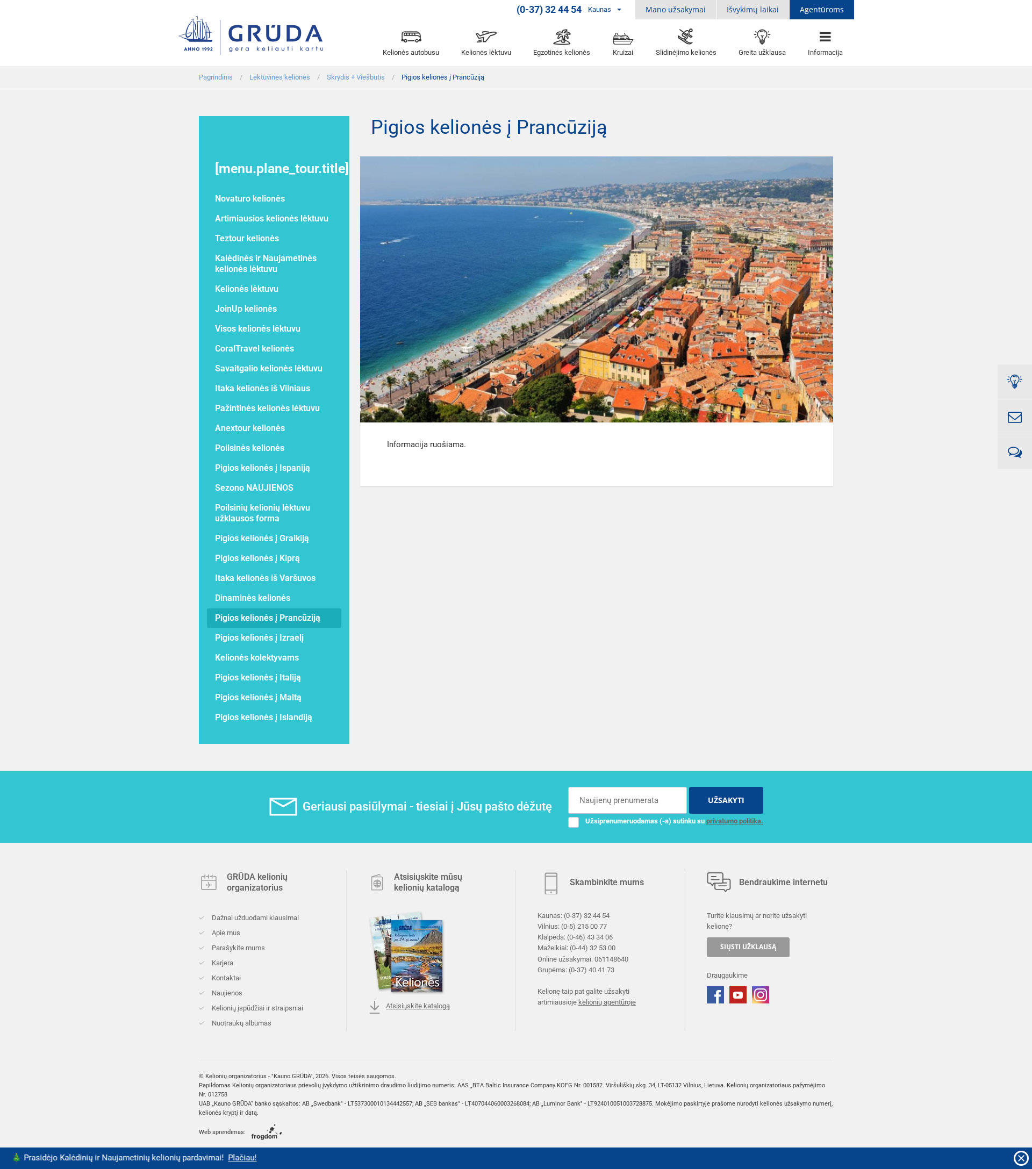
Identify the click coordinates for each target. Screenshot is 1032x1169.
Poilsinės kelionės (249, 448)
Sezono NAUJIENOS (254, 488)
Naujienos (226, 993)
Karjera (221, 963)
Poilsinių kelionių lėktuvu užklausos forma (262, 513)
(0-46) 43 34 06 (590, 937)
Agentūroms (822, 9)
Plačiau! (194, 1158)
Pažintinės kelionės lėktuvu (267, 408)
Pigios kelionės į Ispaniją (262, 468)
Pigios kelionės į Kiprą (257, 558)
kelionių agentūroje (607, 1002)
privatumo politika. (734, 821)
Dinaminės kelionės (252, 598)
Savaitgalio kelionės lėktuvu (268, 368)
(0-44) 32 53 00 (592, 948)
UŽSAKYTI (726, 800)
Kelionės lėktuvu (246, 289)
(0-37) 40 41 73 (591, 969)
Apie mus (225, 933)
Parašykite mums (237, 948)
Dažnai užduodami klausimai (254, 918)
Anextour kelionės (250, 428)
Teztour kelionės (247, 238)
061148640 (611, 959)
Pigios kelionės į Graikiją (262, 538)
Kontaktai (225, 978)
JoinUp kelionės (246, 309)
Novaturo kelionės (250, 198)
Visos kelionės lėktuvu (257, 329)
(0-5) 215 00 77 (584, 926)
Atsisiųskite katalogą (418, 1006)
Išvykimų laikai (753, 9)
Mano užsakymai (676, 9)
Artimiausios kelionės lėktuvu (271, 218)
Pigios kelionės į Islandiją (263, 717)
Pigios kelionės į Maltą (258, 697)
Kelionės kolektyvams (257, 657)
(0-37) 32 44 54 (587, 916)
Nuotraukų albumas (240, 1023)
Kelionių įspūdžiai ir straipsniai (256, 1008)
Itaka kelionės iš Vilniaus (262, 388)
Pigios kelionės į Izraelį (259, 638)
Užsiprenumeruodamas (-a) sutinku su (674, 821)
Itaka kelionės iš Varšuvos (265, 578)
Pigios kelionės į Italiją (258, 677)
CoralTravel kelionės (254, 348)
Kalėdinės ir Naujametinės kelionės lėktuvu (266, 263)
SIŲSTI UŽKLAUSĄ (748, 946)
